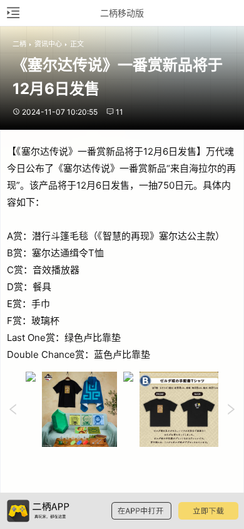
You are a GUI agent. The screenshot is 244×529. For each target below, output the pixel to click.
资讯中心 (48, 43)
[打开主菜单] (12, 13)
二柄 (19, 43)
